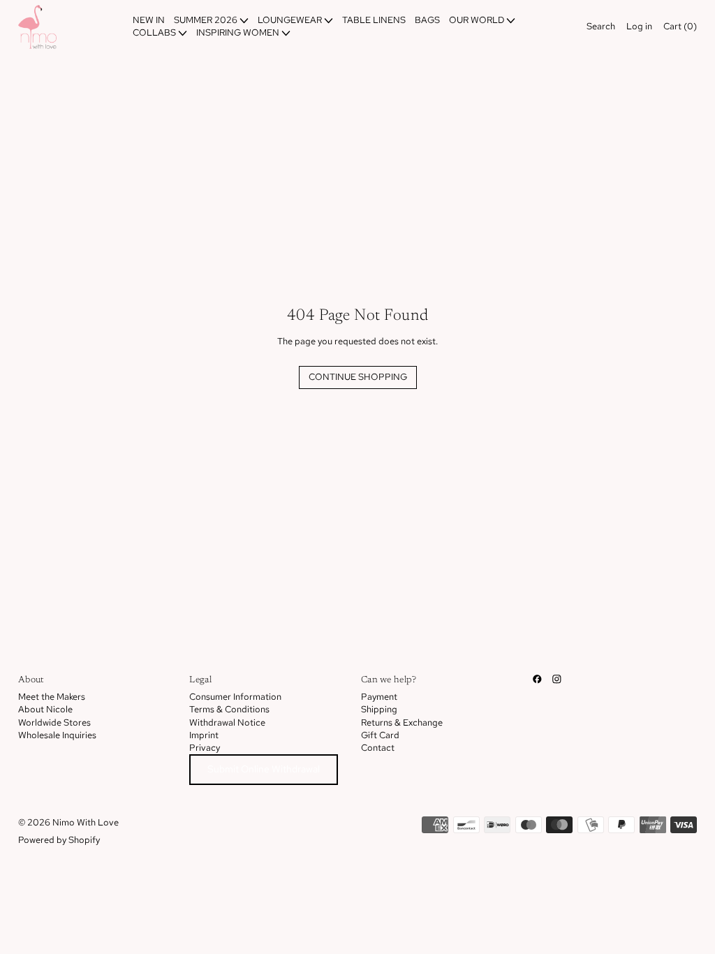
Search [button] (601, 26)
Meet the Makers (51, 697)
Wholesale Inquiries (57, 735)
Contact (378, 748)
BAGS (427, 20)
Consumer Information (235, 697)
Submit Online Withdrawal (263, 769)
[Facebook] (537, 679)
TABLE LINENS (374, 20)
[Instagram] (557, 679)
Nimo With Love (85, 822)
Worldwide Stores (54, 722)
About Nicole (45, 709)
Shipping (379, 709)
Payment (379, 697)
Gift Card (380, 735)
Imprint (204, 735)
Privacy (204, 748)
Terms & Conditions (229, 709)
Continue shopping (358, 377)
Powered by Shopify (59, 840)
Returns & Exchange (402, 722)
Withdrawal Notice (227, 722)
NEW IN (149, 20)
